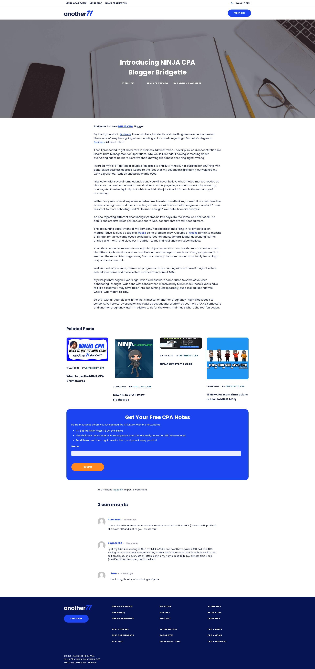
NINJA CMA (82, 659)
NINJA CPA (69, 659)
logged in (118, 489)
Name (75, 446)
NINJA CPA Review (76, 3)
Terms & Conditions (75, 662)
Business (99, 142)
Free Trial (239, 13)
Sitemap (92, 662)
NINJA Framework (116, 3)
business (125, 134)
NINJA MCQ (96, 3)
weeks (142, 233)
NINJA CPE (94, 659)
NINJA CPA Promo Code (176, 364)
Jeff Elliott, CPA (94, 368)
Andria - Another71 (189, 83)
